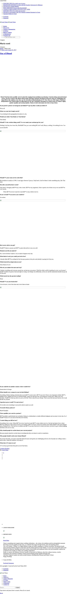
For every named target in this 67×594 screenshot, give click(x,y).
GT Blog (5, 31)
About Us (6, 27)
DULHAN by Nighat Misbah (11, 6)
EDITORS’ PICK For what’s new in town (14, 3)
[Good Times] (8, 22)
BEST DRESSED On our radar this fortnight (15, 8)
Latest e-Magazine (9, 29)
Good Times (5, 450)
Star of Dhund (6, 53)
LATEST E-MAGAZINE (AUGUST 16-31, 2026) (16, 9)
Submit (17, 587)
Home (5, 26)
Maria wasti (4, 50)
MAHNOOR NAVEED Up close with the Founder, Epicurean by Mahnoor (22, 5)
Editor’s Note (7, 32)
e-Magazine (7, 34)
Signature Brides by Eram (10, 13)
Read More (6, 540)
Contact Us (6, 35)
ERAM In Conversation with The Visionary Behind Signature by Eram (21, 12)
